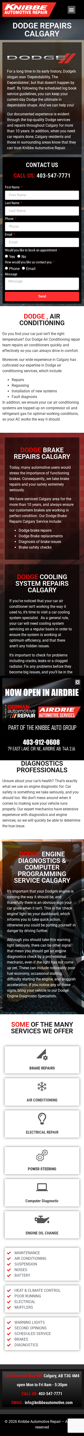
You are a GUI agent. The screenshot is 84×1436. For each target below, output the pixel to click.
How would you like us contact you (28, 262)
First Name (12, 187)
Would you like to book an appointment (31, 250)
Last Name (12, 203)
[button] (71, 10)
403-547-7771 (54, 175)
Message (11, 274)
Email (9, 235)
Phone (9, 219)
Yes (12, 256)
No (23, 256)
